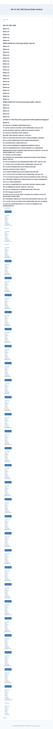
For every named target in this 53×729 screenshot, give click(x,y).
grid (7, 19)
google (6, 220)
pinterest (6, 222)
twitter (6, 219)
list (3, 20)
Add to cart (8, 211)
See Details (7, 215)
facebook (7, 218)
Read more (7, 228)
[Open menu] (51, 2)
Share (6, 216)
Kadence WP (37, 725)
